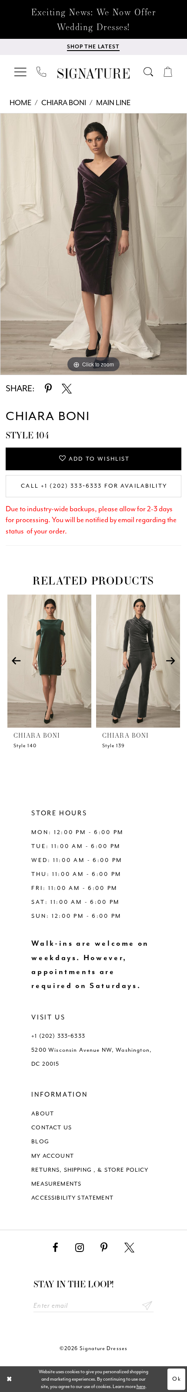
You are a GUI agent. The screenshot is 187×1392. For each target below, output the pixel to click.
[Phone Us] (41, 72)
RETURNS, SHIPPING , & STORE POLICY (89, 1169)
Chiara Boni (63, 102)
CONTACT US (51, 1127)
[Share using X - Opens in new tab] (67, 389)
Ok (176, 1378)
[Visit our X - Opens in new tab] (129, 1248)
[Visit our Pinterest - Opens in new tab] (103, 1248)
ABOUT (42, 1113)
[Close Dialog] (9, 1379)
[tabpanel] (93, 244)
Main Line (113, 102)
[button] (21, 71)
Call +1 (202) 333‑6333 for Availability (94, 485)
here (141, 1386)
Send (147, 1306)
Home (20, 102)
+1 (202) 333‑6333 (58, 1036)
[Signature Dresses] (93, 73)
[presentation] (49, 661)
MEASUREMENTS (56, 1183)
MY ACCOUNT (52, 1155)
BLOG (40, 1141)
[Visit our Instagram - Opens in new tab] (79, 1248)
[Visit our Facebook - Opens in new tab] (55, 1248)
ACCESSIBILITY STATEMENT (72, 1197)
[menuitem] (21, 71)
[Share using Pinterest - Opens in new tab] (48, 389)
